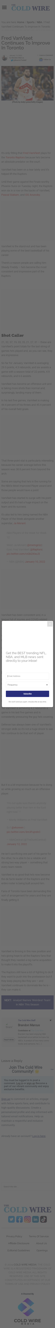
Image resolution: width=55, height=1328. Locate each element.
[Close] (50, 624)
